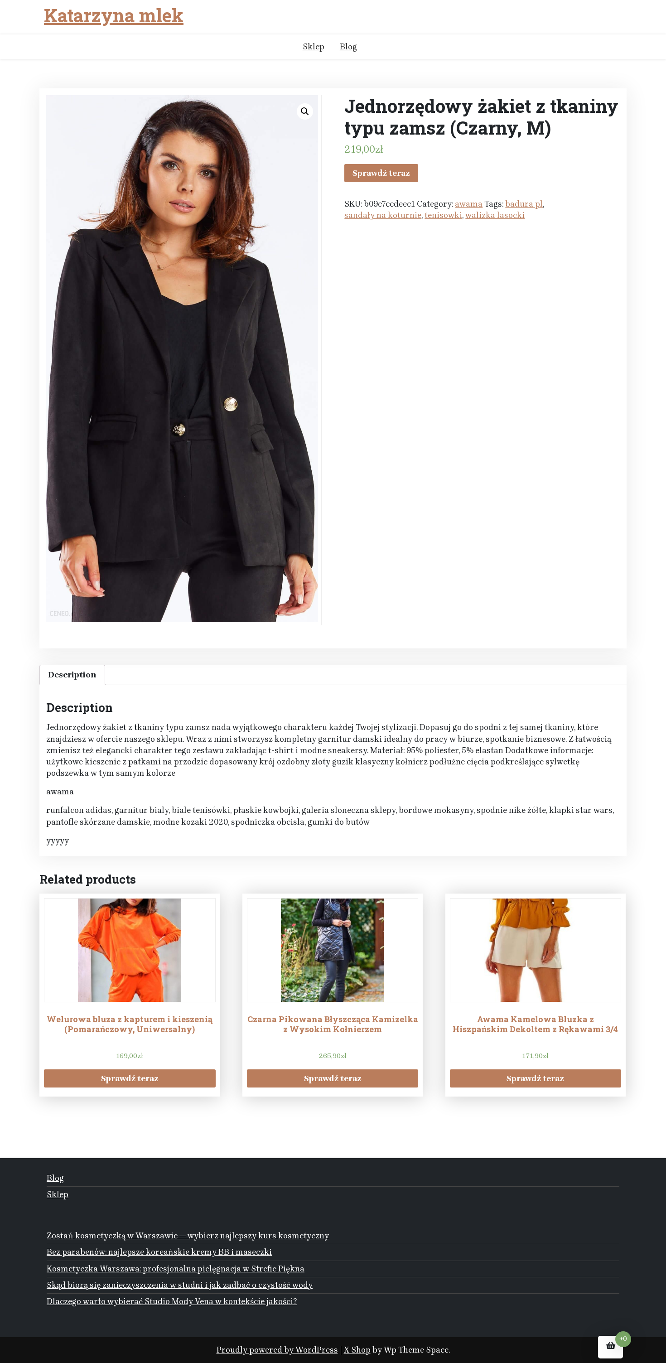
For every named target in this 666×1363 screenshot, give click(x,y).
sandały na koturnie (382, 215)
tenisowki (443, 215)
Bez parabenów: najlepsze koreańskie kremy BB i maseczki (159, 1252)
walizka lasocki (495, 215)
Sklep (313, 47)
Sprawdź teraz (381, 173)
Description (72, 675)
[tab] (72, 675)
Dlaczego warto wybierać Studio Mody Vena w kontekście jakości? (172, 1301)
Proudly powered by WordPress (277, 1350)
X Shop (357, 1350)
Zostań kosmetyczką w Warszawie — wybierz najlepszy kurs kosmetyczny (188, 1236)
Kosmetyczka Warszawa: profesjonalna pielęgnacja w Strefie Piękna (175, 1269)
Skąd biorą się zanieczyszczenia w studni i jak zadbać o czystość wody (180, 1285)
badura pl (524, 204)
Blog (348, 47)
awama (469, 204)
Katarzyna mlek (113, 15)
